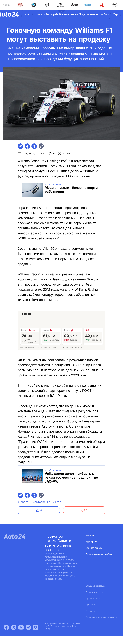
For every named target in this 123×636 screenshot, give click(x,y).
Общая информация (96, 586)
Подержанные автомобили (94, 14)
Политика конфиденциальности (101, 617)
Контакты (90, 611)
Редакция (90, 605)
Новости (40, 14)
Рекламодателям (94, 592)
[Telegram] (28, 627)
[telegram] (20, 146)
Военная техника (68, 14)
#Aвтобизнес (41, 502)
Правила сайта (93, 598)
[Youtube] (21, 627)
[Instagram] (35, 627)
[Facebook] (6, 627)
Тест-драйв (52, 14)
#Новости (24, 502)
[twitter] (34, 146)
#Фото (57, 502)
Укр (115, 14)
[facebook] (27, 146)
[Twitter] (13, 627)
